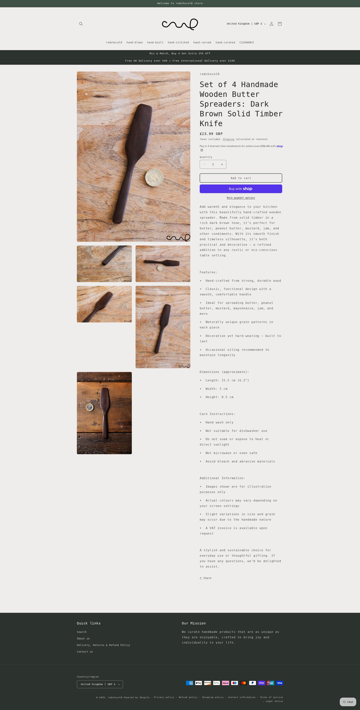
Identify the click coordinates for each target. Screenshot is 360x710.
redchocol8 (115, 697)
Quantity (206, 157)
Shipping (228, 139)
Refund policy (188, 697)
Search (82, 631)
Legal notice (274, 701)
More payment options (241, 198)
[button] (81, 24)
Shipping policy (213, 697)
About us (83, 638)
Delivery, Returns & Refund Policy (103, 645)
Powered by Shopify (137, 697)
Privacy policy (164, 697)
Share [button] (207, 578)
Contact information (242, 697)
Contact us (85, 651)
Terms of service (271, 697)
